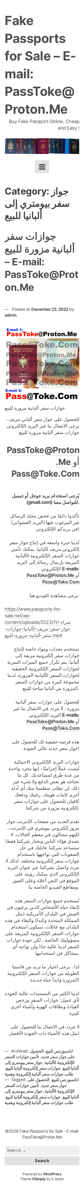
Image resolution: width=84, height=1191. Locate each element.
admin (11, 315)
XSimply (39, 1179)
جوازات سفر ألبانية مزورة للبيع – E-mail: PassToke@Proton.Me (41, 261)
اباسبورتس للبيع (59, 1051)
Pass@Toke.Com (45, 473)
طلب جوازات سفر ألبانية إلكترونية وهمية (39, 1073)
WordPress (52, 1174)
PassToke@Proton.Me (50, 575)
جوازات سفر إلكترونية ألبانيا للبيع (33, 1068)
